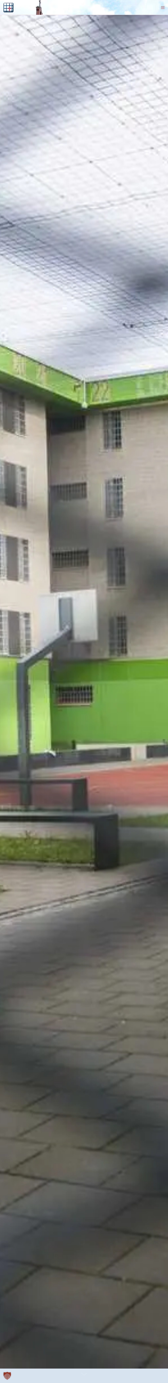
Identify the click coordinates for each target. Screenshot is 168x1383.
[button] (7, 1376)
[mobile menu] (163, 7)
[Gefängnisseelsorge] (8, 7)
